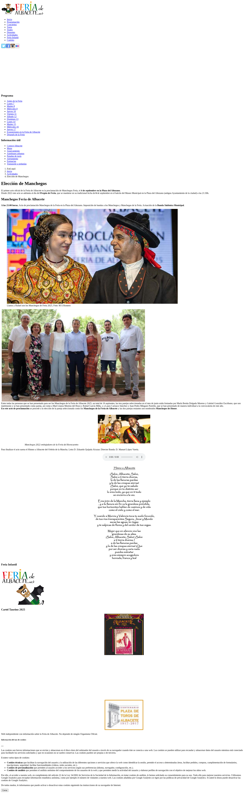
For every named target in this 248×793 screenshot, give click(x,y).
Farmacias (11, 161)
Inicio (9, 19)
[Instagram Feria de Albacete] (12, 47)
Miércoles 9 (12, 109)
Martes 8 (11, 106)
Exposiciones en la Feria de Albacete (23, 132)
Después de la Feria (16, 134)
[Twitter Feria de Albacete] (3, 47)
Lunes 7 (10, 103)
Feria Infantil (13, 37)
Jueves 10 (11, 111)
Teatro (10, 30)
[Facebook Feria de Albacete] (8, 47)
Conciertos (12, 24)
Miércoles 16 (13, 127)
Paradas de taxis (14, 156)
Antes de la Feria (14, 101)
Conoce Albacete (14, 146)
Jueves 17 (11, 129)
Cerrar (4, 790)
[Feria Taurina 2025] (124, 634)
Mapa (9, 148)
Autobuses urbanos (15, 153)
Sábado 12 (12, 116)
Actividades (12, 35)
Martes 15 (11, 124)
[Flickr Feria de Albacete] (17, 47)
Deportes (11, 32)
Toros (9, 27)
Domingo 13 (12, 119)
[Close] (2, 746)
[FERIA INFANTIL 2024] (22, 604)
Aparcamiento (13, 151)
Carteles (10, 40)
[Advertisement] (87, 71)
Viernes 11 (12, 114)
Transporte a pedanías (17, 164)
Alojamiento (12, 158)
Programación (13, 22)
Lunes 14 (11, 121)
